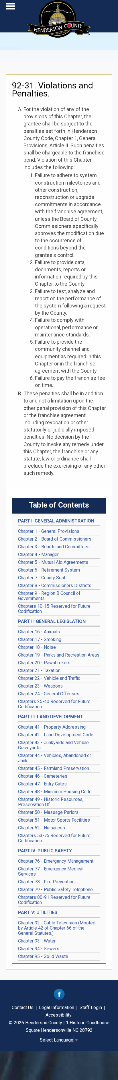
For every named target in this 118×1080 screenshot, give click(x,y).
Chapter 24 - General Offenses (48, 693)
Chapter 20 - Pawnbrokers (44, 662)
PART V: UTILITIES (37, 912)
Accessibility (59, 1015)
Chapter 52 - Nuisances (41, 828)
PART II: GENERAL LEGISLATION (52, 621)
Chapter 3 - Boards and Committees (54, 546)
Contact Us (23, 1007)
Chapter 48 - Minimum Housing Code (55, 791)
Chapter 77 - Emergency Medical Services (50, 871)
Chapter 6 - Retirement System (49, 570)
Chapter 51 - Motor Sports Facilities (54, 820)
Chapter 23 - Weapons (40, 686)
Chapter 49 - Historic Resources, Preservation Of (50, 802)
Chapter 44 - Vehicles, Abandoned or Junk (54, 758)
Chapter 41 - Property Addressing (52, 727)
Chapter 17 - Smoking (39, 639)
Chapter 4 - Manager (38, 554)
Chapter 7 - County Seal (41, 577)
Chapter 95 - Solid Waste (43, 956)
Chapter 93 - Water (37, 941)
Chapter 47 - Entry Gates (42, 784)
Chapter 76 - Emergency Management (55, 861)
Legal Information (56, 1007)
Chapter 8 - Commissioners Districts (54, 585)
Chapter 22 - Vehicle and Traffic (49, 678)
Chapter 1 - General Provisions (48, 531)
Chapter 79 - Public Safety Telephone (55, 889)
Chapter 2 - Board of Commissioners (54, 539)
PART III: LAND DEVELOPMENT (50, 716)
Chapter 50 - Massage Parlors (48, 812)
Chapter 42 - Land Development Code (55, 735)
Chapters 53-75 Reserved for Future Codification (54, 838)
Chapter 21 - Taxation (39, 670)
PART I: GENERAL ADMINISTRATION (56, 521)
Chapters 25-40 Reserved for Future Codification (54, 704)
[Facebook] (59, 998)
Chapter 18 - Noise (37, 647)
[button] (10, 7)
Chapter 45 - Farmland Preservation (53, 768)
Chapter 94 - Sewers (38, 948)
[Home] (59, 36)
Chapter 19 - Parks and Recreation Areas (58, 655)
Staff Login (91, 1007)
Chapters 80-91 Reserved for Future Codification (54, 900)
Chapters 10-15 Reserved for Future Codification (54, 608)
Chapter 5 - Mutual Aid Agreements (53, 562)
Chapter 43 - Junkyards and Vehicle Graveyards (53, 745)
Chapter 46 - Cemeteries (42, 776)
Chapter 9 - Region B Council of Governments (49, 596)
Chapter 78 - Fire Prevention (46, 881)
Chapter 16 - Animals (39, 631)
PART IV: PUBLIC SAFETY (45, 850)
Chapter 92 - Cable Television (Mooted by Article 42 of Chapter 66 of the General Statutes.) (56, 928)
